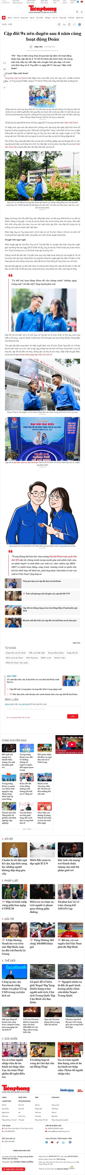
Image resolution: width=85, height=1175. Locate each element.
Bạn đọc (55, 1116)
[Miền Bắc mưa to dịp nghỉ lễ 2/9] (42, 849)
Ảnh (36, 1097)
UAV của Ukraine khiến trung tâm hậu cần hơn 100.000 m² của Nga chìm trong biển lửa (31, 1025)
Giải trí (9, 919)
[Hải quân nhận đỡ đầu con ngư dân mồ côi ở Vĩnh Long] (45, 748)
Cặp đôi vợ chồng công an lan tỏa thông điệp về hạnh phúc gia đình (50, 609)
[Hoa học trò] (80, 1091)
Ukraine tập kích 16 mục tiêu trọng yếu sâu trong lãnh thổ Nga (74, 1023)
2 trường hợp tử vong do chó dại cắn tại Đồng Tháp (42, 1063)
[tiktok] (58, 1142)
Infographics (24, 1101)
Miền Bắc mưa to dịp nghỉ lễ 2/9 (40, 861)
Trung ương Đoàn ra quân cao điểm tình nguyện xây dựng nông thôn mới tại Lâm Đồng (8, 791)
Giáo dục (5, 1116)
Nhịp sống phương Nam (60, 1120)
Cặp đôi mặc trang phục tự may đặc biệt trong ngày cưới (36, 689)
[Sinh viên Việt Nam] (67, 1091)
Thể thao (71, 18)
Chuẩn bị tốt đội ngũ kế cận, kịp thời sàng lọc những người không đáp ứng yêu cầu (14, 866)
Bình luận (4, 81)
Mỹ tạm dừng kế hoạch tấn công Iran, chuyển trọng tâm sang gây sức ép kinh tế (10, 1024)
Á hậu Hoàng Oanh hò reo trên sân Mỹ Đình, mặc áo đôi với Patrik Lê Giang (14, 946)
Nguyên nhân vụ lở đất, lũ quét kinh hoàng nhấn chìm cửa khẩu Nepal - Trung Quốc (70, 988)
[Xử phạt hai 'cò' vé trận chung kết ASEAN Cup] (70, 891)
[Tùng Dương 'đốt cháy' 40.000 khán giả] (42, 929)
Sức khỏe (39, 18)
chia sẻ (59, 24)
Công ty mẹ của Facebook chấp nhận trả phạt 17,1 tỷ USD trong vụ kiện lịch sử (14, 988)
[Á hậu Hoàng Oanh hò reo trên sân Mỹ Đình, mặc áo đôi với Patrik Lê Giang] (14, 929)
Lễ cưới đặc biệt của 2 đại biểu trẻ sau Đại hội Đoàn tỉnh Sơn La (33, 680)
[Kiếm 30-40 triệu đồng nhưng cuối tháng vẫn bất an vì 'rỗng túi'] (27, 777)
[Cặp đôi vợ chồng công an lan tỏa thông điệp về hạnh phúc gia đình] (13, 610)
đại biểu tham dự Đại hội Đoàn (26, 462)
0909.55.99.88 (53, 1128)
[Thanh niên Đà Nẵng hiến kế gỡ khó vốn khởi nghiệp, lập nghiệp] (9, 806)
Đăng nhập (9, 704)
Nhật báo (22, 1097)
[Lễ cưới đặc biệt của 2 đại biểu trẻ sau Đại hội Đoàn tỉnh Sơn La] (71, 681)
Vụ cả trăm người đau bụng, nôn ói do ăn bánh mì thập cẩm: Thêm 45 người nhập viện (70, 1066)
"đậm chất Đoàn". (71, 122)
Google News (79, 24)
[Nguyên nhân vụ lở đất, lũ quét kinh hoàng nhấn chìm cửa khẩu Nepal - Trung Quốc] (70, 971)
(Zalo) (61, 1128)
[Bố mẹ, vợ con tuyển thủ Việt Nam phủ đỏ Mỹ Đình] (70, 929)
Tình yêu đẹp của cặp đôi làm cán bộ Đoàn (42, 581)
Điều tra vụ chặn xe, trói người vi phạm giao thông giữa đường (42, 907)
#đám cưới (46, 657)
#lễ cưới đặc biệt (37, 652)
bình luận (74, 24)
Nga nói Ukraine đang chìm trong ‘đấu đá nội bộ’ (52, 1022)
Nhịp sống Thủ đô (41, 1120)
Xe (19, 1112)
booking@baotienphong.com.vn (59, 1131)
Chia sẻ (4, 69)
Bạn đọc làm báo (14, 1169)
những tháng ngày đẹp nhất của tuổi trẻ (35, 354)
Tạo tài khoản (23, 704)
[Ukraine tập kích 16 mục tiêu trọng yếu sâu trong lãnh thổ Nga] (74, 1012)
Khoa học (21, 1116)
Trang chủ (3, 17)
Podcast (56, 1097)
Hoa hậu (38, 1116)
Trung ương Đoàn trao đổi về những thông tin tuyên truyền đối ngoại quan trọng (27, 762)
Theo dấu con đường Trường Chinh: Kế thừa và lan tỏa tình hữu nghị (44, 817)
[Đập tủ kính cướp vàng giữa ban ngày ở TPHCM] (14, 891)
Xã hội (10, 18)
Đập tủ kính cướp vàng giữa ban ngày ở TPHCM (14, 905)
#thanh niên (59, 657)
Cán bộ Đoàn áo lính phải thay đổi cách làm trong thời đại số (26, 817)
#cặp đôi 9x (72, 652)
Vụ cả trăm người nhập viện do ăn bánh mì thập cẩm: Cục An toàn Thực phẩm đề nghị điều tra (13, 1068)
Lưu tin (4, 75)
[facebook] (77, 2)
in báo (69, 24)
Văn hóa (38, 1112)
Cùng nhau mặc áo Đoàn (15, 78)
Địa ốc (32, 18)
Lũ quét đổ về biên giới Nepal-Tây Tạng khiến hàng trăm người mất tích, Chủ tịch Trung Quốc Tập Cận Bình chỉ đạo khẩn (42, 992)
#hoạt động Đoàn (56, 652)
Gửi (72, 716)
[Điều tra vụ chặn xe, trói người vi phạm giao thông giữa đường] (42, 891)
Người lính (79, 18)
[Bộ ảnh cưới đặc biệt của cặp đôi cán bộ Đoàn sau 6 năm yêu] (13, 623)
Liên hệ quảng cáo (53, 1126)
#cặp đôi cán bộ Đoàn (16, 652)
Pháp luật (62, 18)
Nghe (4, 63)
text (64, 24)
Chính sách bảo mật (22, 1151)
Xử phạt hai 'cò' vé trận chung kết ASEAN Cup (68, 905)
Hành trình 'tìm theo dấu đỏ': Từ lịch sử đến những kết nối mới (44, 788)
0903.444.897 (9, 1141)
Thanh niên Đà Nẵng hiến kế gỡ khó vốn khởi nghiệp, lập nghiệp (9, 817)
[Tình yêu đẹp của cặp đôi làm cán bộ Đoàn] (13, 583)
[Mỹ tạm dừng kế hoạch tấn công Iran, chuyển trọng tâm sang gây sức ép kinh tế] (11, 1012)
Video (4, 1097)
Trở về (4, 88)
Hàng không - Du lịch (9, 1120)
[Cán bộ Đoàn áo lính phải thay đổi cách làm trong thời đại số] (27, 806)
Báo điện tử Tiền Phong (42, 9)
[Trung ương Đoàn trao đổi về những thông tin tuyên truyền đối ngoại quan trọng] (27, 748)
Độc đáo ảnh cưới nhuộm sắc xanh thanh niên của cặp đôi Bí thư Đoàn (44, 694)
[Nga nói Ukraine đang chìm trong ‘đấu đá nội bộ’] (53, 1012)
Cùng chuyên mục (14, 740)
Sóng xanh (24, 18)
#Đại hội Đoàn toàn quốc (17, 662)
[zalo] (65, 1142)
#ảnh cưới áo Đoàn (14, 657)
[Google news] (71, 1142)
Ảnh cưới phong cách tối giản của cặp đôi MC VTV (47, 593)
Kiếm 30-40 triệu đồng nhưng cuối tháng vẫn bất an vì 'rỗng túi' (26, 788)
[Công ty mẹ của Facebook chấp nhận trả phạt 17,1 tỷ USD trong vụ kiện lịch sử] (14, 971)
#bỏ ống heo (32, 657)
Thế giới (47, 18)
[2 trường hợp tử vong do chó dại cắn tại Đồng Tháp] (42, 1049)
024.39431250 (9, 1131)
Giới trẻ (55, 18)
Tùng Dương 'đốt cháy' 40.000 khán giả (42, 943)
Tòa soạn (6, 1126)
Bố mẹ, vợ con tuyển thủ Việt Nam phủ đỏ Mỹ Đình (70, 943)
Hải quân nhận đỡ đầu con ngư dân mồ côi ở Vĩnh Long (45, 758)
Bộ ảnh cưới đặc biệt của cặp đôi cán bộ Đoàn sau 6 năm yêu (50, 620)
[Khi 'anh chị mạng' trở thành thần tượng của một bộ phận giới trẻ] (9, 748)
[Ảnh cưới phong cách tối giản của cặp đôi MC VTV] (13, 596)
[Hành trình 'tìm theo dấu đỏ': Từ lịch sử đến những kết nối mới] (45, 777)
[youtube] (81, 2)
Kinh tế (16, 18)
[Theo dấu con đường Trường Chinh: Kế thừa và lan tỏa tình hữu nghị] (45, 806)
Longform (6, 1101)
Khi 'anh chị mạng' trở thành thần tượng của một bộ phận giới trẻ (8, 761)
